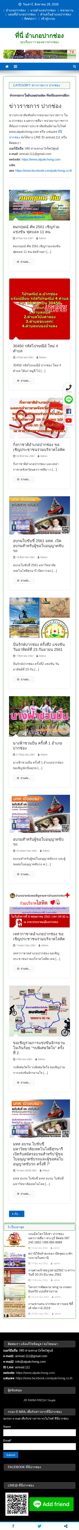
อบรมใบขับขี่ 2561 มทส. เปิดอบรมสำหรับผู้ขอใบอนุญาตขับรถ (38, 546)
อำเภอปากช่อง (16, 10)
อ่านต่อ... (25, 261)
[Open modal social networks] (66, 1526)
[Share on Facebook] (13, 1526)
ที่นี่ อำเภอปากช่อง (39, 35)
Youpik (51, 1400)
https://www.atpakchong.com (41, 159)
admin (42, 238)
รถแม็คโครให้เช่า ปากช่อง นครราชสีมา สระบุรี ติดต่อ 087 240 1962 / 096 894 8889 (49, 1238)
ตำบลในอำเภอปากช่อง (55, 14)
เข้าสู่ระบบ (48, 18)
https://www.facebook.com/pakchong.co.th (43, 170)
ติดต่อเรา (30, 18)
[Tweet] (39, 1526)
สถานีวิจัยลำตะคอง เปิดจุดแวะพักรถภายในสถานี (50, 1255)
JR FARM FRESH (34, 1400)
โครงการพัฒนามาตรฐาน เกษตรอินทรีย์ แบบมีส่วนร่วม (50, 1289)
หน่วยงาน (66, 10)
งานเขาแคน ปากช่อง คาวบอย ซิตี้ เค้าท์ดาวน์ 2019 (50, 1306)
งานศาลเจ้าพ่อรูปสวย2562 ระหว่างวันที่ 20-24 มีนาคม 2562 (51, 1272)
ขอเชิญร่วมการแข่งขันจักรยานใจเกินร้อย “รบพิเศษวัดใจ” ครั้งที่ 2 (39, 1048)
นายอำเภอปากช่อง (43, 10)
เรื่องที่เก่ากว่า (19, 1213)
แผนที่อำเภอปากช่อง (22, 14)
